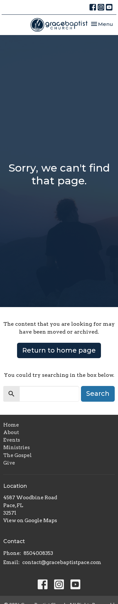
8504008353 (38, 553)
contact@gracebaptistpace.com (61, 562)
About (11, 432)
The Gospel (17, 455)
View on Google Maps (30, 520)
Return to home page (59, 350)
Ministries (16, 447)
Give (9, 463)
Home (11, 425)
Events (11, 440)
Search (97, 393)
